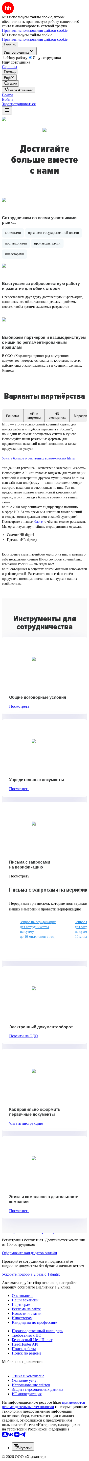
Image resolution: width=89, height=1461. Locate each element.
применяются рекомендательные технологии (43, 1404)
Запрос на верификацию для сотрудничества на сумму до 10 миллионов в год (38, 929)
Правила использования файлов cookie (34, 39)
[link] (10, 83)
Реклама (12, 416)
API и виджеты (34, 415)
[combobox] (23, 1446)
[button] (7, 95)
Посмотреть (19, 706)
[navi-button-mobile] (7, 110)
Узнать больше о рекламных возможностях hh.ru (38, 458)
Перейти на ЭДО (23, 1036)
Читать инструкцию (26, 1123)
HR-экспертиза (57, 415)
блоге (38, 521)
